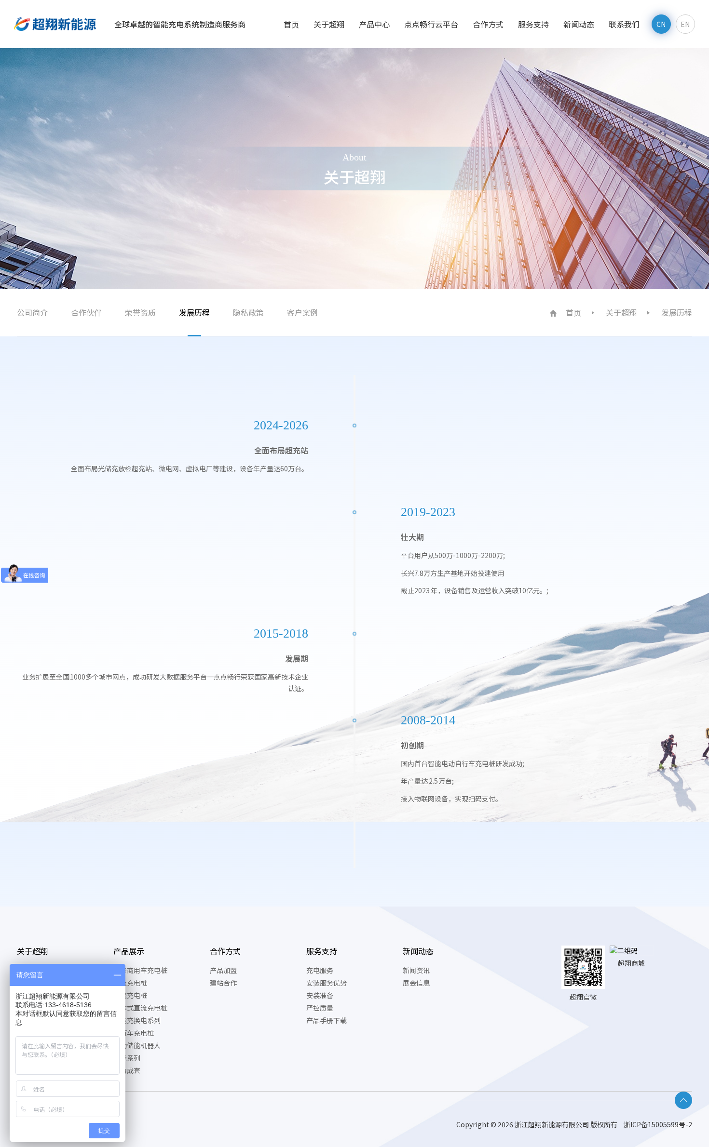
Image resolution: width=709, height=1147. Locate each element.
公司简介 (32, 312)
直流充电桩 (130, 995)
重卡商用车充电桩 (140, 970)
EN (685, 24)
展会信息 (416, 982)
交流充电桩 (130, 982)
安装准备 (319, 995)
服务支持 (533, 24)
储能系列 (126, 1058)
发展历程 (194, 312)
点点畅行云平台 (431, 24)
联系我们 (624, 24)
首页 (291, 24)
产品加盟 (223, 970)
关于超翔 (329, 24)
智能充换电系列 (137, 1020)
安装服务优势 (326, 982)
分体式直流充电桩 (140, 1008)
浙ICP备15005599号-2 (658, 1124)
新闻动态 (578, 24)
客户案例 (302, 312)
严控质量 (319, 1008)
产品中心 (374, 24)
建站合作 (223, 982)
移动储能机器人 (137, 1045)
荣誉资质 (140, 312)
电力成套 (126, 1070)
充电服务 (319, 970)
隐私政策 (248, 312)
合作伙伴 (86, 312)
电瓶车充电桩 (133, 1033)
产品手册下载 (326, 1020)
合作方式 (488, 24)
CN (661, 24)
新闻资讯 (416, 970)
